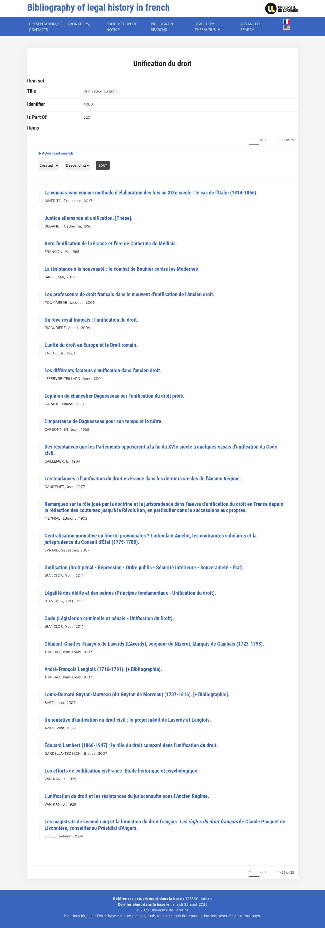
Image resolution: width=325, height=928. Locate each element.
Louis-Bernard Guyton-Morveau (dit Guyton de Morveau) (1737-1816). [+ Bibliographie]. (136, 694)
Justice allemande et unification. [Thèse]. (88, 218)
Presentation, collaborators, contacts (59, 27)
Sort (102, 165)
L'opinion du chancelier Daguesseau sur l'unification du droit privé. (114, 396)
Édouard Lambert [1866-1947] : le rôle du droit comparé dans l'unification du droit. (131, 745)
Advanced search (250, 27)
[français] (286, 21)
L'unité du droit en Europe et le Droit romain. (91, 345)
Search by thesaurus (205, 27)
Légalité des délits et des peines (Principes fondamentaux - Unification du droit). (130, 593)
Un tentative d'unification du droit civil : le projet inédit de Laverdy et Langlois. (127, 720)
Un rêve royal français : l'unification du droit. (91, 320)
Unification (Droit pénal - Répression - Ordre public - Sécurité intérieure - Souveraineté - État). (144, 567)
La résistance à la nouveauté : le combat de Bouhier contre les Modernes (121, 269)
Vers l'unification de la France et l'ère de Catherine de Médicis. (110, 243)
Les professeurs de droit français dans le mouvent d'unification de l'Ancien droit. (129, 294)
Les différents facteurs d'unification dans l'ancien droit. (102, 370)
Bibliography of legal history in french (98, 7)
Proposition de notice (121, 27)
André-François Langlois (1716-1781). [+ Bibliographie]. (103, 669)
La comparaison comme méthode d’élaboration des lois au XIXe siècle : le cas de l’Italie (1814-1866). (151, 192)
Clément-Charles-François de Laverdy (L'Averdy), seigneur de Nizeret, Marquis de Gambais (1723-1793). (154, 644)
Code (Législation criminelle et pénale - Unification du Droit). (109, 618)
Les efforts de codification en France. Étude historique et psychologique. (121, 771)
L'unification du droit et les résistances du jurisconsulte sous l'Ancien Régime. (126, 796)
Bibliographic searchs (164, 27)
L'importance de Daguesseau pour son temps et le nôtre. (103, 421)
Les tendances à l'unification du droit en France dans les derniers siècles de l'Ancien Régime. (142, 478)
